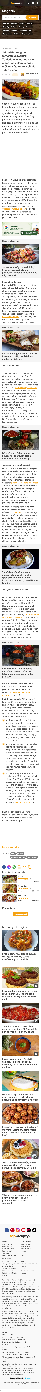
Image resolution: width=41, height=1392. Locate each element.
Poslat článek (24, 867)
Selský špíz (22, 886)
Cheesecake (20, 1316)
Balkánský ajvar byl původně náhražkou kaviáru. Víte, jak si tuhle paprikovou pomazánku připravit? (17, 672)
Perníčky (5, 1344)
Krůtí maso (18, 1297)
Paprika (29, 23)
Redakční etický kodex (9, 1273)
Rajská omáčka (28, 1313)
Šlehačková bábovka (21, 1289)
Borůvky (14, 30)
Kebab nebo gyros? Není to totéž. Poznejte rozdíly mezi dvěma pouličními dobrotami (20, 356)
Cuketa (13, 27)
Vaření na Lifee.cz (8, 1246)
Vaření (16, 48)
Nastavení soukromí (9, 1261)
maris (20, 900)
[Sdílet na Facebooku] (4, 867)
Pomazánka (7, 34)
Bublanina (20, 1325)
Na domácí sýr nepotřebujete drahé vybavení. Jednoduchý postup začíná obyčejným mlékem (20, 1097)
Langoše (5, 1323)
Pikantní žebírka (7, 1335)
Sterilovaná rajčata (32, 1311)
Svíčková (36, 1287)
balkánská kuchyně (18, 857)
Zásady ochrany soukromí (11, 1264)
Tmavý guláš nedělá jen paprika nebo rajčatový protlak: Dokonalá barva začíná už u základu (18, 1369)
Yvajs (20, 881)
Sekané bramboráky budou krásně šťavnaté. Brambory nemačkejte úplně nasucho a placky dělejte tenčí (20, 1131)
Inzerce (4, 1275)
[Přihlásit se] (38, 3)
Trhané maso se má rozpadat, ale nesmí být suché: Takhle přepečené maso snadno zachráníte (19, 1199)
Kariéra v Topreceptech (29, 1264)
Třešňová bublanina (21, 1291)
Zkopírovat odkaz (29, 867)
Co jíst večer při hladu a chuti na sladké (15, 1354)
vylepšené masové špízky (14, 209)
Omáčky (17, 34)
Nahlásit (24, 1268)
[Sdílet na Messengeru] (9, 867)
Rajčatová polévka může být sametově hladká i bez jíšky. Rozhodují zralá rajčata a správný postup (19, 1063)
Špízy (20, 876)
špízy (13, 854)
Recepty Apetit (7, 1251)
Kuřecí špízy (23, 896)
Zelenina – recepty (27, 1280)
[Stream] (29, 1230)
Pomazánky (16, 1280)
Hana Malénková (31, 74)
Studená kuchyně (25, 30)
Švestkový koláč (30, 1325)
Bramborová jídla (12, 1299)
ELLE (22, 1253)
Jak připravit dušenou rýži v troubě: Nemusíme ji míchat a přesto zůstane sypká (18, 1373)
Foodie (23, 1266)
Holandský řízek (7, 1320)
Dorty (4, 1308)
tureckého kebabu (10, 317)
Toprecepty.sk (26, 1244)
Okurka (22, 23)
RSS (22, 1261)
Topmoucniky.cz (26, 1246)
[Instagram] (18, 1230)
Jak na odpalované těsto (17, 1284)
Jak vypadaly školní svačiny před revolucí (16, 1352)
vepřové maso (32, 857)
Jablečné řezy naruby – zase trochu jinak (16, 1347)
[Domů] (3, 48)
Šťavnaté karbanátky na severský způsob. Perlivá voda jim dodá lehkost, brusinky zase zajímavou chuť (19, 995)
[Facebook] (7, 1230)
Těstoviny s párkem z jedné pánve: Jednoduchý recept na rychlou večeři (18, 1358)
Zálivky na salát (8, 1291)
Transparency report (28, 1271)
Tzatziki (11, 1293)
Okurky (21, 27)
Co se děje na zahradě (24, 1287)
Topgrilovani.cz (26, 1249)
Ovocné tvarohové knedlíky (12, 1313)
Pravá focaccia (8, 1289)
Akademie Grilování (10, 23)
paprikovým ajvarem (23, 802)
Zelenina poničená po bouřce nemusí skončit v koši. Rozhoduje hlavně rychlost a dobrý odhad (19, 1029)
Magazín (8, 11)
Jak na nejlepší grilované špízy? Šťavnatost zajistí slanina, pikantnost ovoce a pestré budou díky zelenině (19, 271)
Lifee (22, 1256)
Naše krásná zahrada (9, 1256)
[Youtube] (23, 1230)
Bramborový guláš (8, 1316)
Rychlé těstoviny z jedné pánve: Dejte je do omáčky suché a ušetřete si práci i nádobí (19, 957)
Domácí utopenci (8, 1327)
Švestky (6, 27)
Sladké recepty (16, 1303)
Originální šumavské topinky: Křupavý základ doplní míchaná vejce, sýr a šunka (19, 1365)
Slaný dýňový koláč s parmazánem (13, 1339)
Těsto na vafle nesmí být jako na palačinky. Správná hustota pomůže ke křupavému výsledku (19, 1165)
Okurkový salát (16, 1318)
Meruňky (29, 27)
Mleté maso (27, 1297)
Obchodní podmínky (9, 1268)
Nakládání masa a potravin (11, 1282)
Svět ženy (5, 1253)
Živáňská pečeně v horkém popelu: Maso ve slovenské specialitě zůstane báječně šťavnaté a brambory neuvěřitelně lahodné (20, 577)
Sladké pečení (27, 34)
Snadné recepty (28, 1301)
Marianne (24, 1251)
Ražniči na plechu (10, 847)
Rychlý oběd (12, 1325)
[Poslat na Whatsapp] (14, 867)
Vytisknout (19, 867)
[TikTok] (34, 1230)
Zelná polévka (34, 1289)
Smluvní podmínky (8, 1271)
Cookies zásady (7, 1266)
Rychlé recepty (16, 1301)
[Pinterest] (12, 1230)
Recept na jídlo (7, 1244)
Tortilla (23, 1282)
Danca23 (21, 891)
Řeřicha (12, 1287)
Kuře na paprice (27, 1320)
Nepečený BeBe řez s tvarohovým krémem (16, 1337)
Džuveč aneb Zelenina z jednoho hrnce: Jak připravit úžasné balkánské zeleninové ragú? (19, 456)
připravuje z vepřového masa (24, 483)
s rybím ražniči (17, 512)
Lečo (23, 1323)
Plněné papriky (19, 1311)
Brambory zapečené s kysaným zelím (14, 1342)
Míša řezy (17, 1320)
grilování (20, 854)
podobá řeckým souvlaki (26, 387)
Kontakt (23, 1273)
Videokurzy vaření (8, 1249)
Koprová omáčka (28, 1318)
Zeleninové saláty (15, 1306)
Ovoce (9, 1308)
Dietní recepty (27, 1303)
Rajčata (6, 30)
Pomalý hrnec (24, 1299)
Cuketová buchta (15, 1323)
